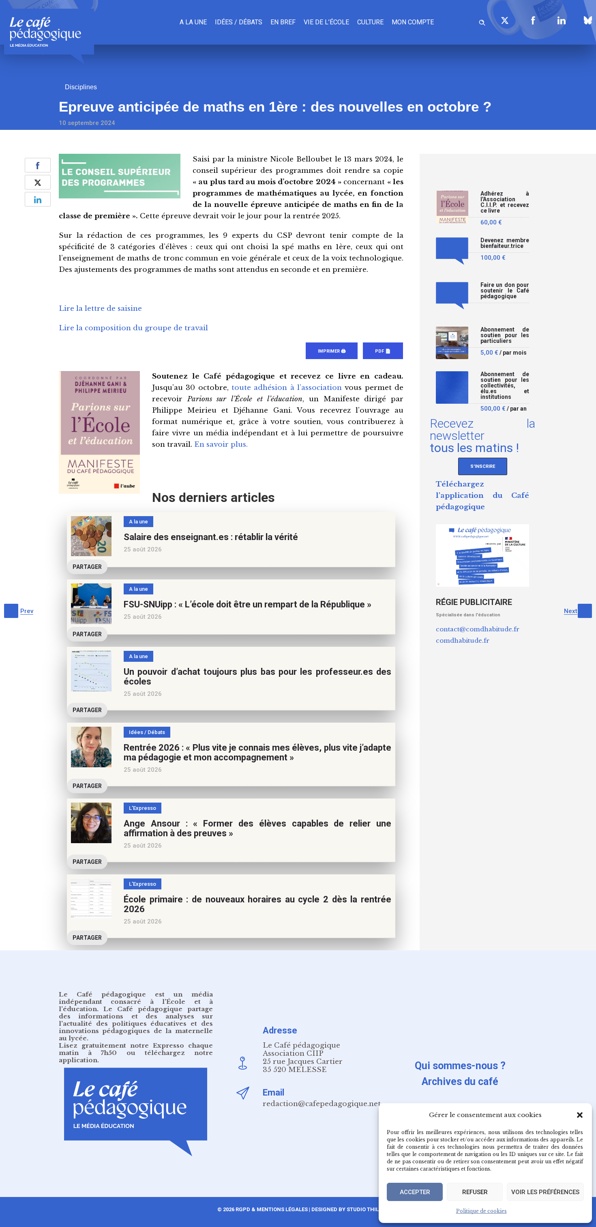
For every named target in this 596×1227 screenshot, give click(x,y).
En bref (283, 22)
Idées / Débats (238, 22)
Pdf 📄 (383, 351)
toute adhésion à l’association (287, 387)
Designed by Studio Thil (344, 1209)
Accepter (415, 1192)
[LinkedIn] (561, 20)
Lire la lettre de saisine (100, 308)
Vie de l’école (326, 22)
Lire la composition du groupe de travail (133, 328)
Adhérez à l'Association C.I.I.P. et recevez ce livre (504, 202)
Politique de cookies (481, 1211)
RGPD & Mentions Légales (272, 1209)
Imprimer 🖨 (331, 351)
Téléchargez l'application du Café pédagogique (482, 495)
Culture (370, 22)
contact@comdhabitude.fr (477, 629)
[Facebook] (533, 20)
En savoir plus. (221, 444)
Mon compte (413, 22)
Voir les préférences (545, 1192)
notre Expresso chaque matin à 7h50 (136, 1049)
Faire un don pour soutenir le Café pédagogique (504, 290)
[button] (580, 1115)
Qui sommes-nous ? (460, 1066)
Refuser (475, 1192)
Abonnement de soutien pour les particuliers (504, 335)
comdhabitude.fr (462, 640)
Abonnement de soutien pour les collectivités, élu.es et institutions (504, 385)
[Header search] (482, 21)
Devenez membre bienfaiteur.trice (504, 243)
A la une (193, 22)
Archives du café (460, 1081)
